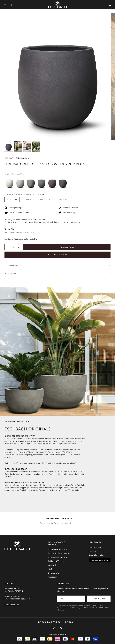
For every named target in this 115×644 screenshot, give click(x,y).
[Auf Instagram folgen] (53, 628)
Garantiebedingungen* (57, 557)
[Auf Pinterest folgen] (61, 628)
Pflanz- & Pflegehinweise (58, 553)
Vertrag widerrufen (100, 560)
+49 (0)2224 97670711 (13, 591)
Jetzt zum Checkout (57, 254)
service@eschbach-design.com (17, 599)
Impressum (53, 577)
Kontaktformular (11, 604)
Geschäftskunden (96, 555)
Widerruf (52, 565)
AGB (50, 569)
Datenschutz (53, 573)
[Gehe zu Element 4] (36, 146)
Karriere (92, 551)
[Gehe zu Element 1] (8, 146)
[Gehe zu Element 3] (27, 146)
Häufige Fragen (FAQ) (57, 549)
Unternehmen (95, 547)
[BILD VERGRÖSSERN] (104, 133)
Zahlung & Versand (56, 561)
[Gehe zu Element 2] (18, 146)
